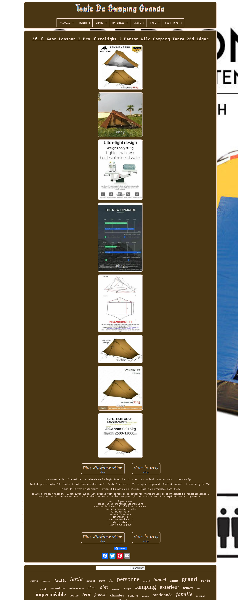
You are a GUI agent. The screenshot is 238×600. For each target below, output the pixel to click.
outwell (146, 581)
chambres (46, 581)
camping (145, 586)
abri (104, 587)
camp (174, 580)
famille (184, 594)
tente (76, 578)
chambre (117, 595)
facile (60, 580)
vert (198, 588)
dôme (91, 588)
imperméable (51, 594)
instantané (57, 588)
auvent (90, 581)
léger (102, 580)
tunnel (159, 579)
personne (128, 579)
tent (86, 594)
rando (205, 581)
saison (34, 580)
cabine (133, 595)
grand (189, 579)
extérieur (169, 587)
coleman (200, 595)
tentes (188, 587)
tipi (111, 580)
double (74, 595)
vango (127, 588)
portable (145, 596)
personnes (116, 589)
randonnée (162, 594)
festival (100, 595)
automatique (76, 588)
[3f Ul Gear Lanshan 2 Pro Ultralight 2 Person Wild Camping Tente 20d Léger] (120, 67)
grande (43, 589)
